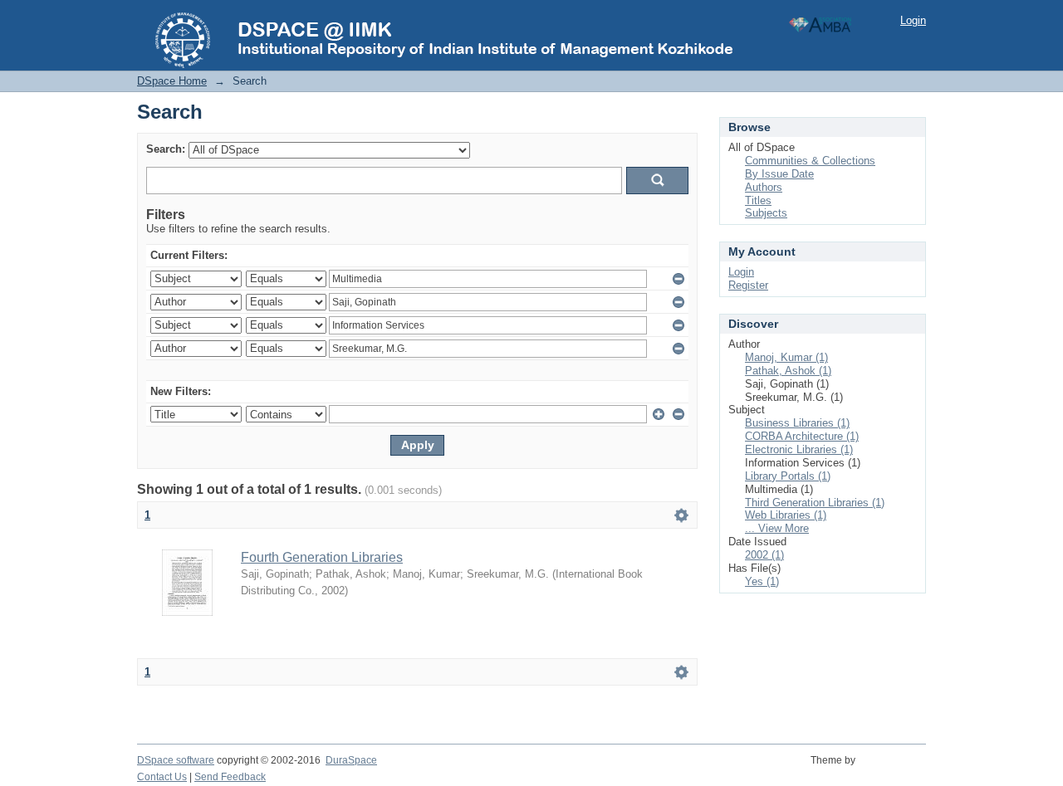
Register (748, 285)
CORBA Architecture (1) (802, 436)
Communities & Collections (810, 160)
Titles (758, 200)
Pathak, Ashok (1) (788, 370)
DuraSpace (351, 760)
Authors (763, 187)
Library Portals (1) (787, 476)
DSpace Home (172, 81)
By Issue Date (779, 174)
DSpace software (175, 760)
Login (913, 20)
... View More (777, 528)
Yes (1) (762, 581)
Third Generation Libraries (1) (814, 502)
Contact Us (162, 777)
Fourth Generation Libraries (322, 557)
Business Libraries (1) (797, 423)
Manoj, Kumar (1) (786, 357)
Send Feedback (230, 777)
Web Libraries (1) (785, 515)
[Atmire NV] (893, 769)
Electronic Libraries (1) (799, 449)
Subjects (766, 213)
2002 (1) (764, 555)
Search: (165, 149)
